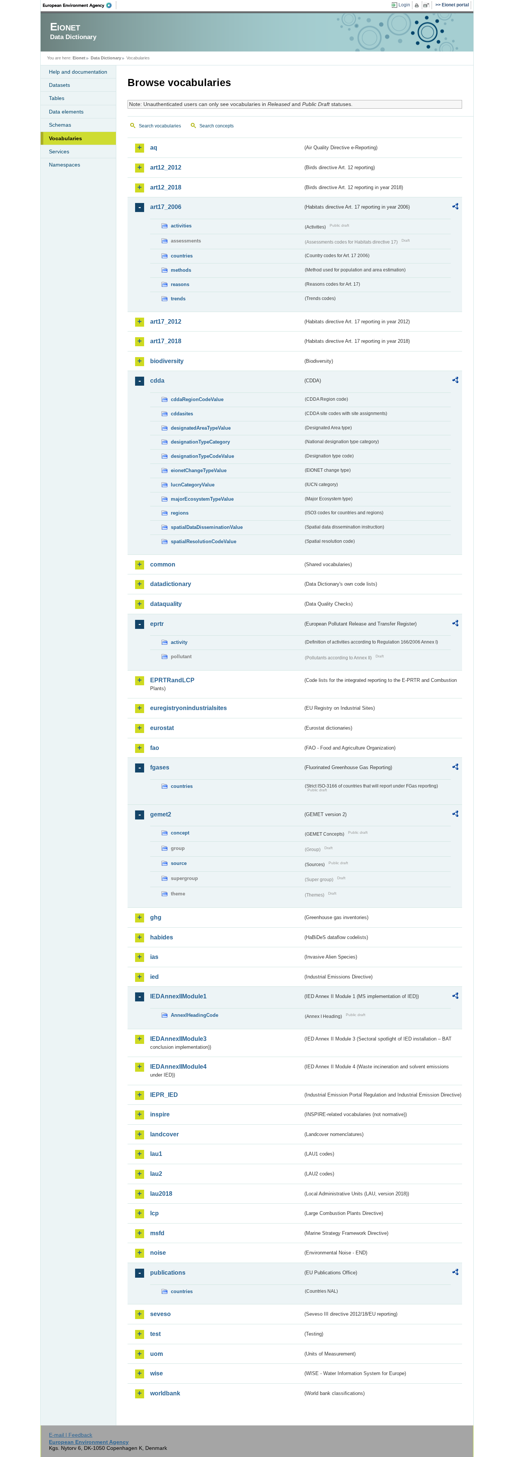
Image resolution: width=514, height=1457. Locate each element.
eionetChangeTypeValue (199, 470)
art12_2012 (165, 167)
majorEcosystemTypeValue (202, 499)
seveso (160, 1314)
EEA (80, 5)
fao (154, 748)
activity (179, 642)
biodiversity (167, 361)
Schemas (60, 125)
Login (404, 5)
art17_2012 (165, 321)
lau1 (156, 1154)
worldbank (165, 1393)
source (179, 863)
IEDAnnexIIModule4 (178, 1066)
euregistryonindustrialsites (188, 708)
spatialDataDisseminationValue (207, 527)
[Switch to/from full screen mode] (427, 5)
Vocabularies (65, 138)
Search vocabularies (160, 126)
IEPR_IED (164, 1095)
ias (154, 957)
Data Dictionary (106, 58)
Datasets (59, 85)
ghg (155, 917)
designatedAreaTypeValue (201, 428)
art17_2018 (165, 341)
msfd (157, 1233)
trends (178, 298)
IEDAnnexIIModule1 (178, 996)
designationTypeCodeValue (202, 456)
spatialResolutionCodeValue (203, 541)
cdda (157, 380)
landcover (164, 1134)
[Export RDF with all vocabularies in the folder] (455, 207)
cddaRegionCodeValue (197, 399)
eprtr (157, 624)
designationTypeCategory (200, 442)
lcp (154, 1213)
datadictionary (170, 584)
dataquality (166, 604)
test (155, 1334)
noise (158, 1253)
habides (161, 937)
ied (154, 977)
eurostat (162, 728)
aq (153, 147)
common (162, 564)
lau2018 (161, 1193)
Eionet (79, 58)
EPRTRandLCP (172, 680)
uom (156, 1354)
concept (180, 833)
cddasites (182, 414)
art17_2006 (165, 207)
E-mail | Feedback (70, 1435)
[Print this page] (418, 5)
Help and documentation (78, 72)
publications (168, 1272)
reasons (180, 284)
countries (182, 256)
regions (180, 513)
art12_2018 (165, 187)
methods (181, 270)
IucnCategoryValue (192, 485)
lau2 (156, 1174)
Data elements (66, 112)
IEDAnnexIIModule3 (178, 1039)
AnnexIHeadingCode (194, 1015)
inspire (160, 1114)
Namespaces (64, 165)
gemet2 (160, 814)
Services (59, 151)
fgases (159, 767)
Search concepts (216, 126)
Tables (56, 98)
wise (156, 1373)
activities (181, 226)
